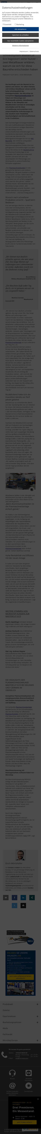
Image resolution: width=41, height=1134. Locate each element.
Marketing (20, 24)
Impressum (24, 51)
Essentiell (7, 24)
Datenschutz (34, 51)
